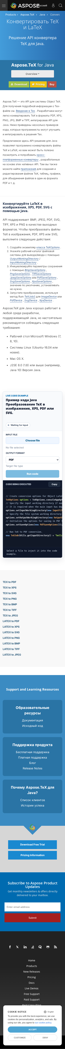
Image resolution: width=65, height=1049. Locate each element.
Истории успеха (32, 805)
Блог (32, 763)
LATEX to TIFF (11, 649)
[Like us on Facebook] (10, 947)
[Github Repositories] (48, 947)
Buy (52, 84)
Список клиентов (32, 800)
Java (42, 14)
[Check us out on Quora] (40, 947)
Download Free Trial (32, 844)
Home (31, 960)
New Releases (31, 971)
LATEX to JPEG (12, 654)
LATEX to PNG (11, 637)
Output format (15, 453)
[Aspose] (25, 5)
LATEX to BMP (11, 643)
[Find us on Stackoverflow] (33, 947)
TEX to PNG (10, 598)
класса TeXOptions (48, 247)
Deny (45, 1038)
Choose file (32, 440)
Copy (54, 484)
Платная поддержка (32, 757)
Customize (20, 1038)
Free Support (32, 994)
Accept (33, 1029)
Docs (31, 982)
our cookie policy (43, 1022)
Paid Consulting (31, 1005)
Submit (32, 917)
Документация (32, 720)
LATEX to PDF (11, 621)
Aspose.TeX (27, 14)
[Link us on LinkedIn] (25, 947)
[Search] (60, 5)
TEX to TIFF (10, 609)
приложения (28, 168)
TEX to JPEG (10, 615)
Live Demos (31, 988)
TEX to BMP (10, 604)
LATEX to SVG (11, 632)
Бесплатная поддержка (32, 752)
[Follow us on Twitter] (17, 947)
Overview (31, 73)
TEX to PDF (9, 581)
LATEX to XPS (11, 626)
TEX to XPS (9, 587)
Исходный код (32, 726)
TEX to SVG (10, 593)
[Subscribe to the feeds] (55, 947)
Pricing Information (33, 855)
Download (20, 84)
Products (10, 14)
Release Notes (32, 768)
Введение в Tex (25, 110)
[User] (53, 5)
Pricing (40, 84)
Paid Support (32, 999)
